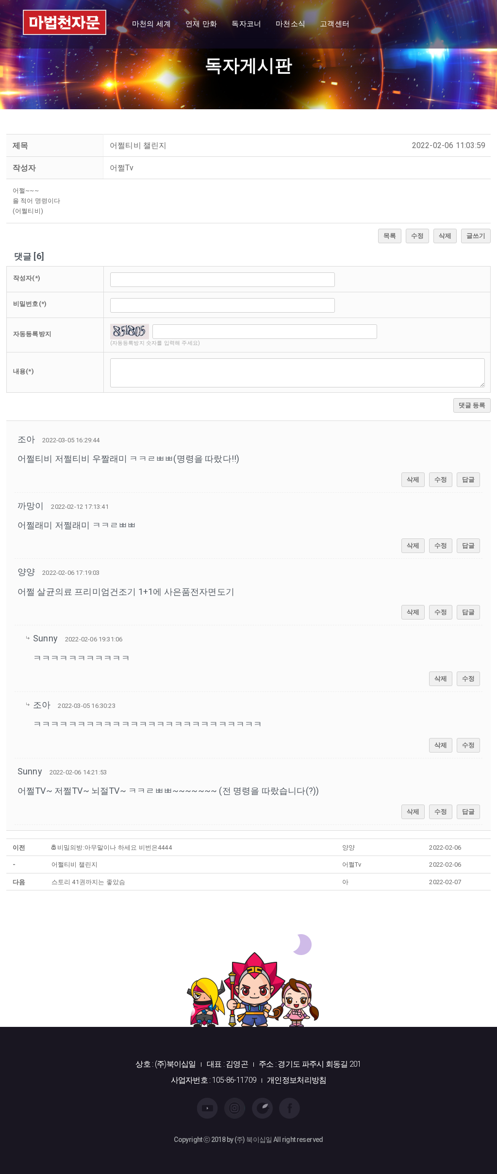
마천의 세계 (151, 23)
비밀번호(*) (30, 303)
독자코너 (246, 23)
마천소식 (290, 23)
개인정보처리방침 (296, 1080)
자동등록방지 (32, 333)
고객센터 (334, 23)
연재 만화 (201, 23)
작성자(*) (26, 278)
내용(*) (23, 371)
